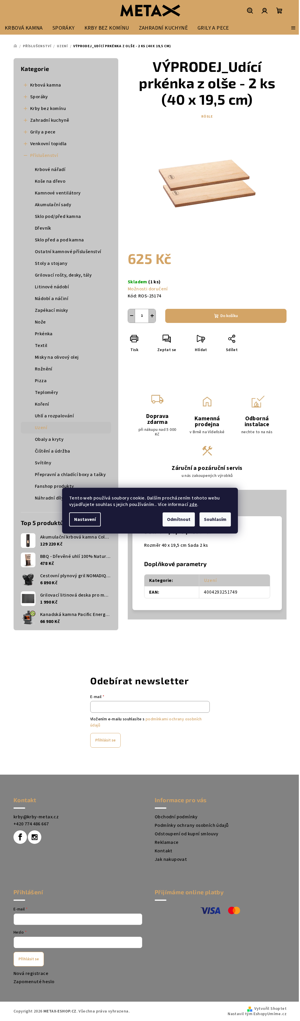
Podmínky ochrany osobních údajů (192, 825)
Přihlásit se (105, 740)
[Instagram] (34, 837)
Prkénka (44, 334)
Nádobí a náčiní (51, 298)
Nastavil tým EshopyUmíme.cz (257, 1014)
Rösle (207, 116)
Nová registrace (30, 973)
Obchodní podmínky (176, 817)
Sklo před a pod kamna (59, 240)
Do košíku (229, 316)
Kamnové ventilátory (58, 193)
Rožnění (43, 369)
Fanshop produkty (54, 486)
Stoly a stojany (51, 263)
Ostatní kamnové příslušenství (68, 251)
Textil (41, 345)
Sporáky (39, 97)
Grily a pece (43, 132)
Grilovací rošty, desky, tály (63, 275)
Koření (42, 404)
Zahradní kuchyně (49, 120)
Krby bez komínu (48, 108)
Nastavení (85, 519)
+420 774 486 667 (31, 824)
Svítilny (43, 463)
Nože (40, 322)
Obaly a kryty (49, 439)
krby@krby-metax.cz (36, 817)
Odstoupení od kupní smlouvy (187, 834)
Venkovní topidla (48, 143)
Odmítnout (178, 519)
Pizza (41, 380)
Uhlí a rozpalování (54, 416)
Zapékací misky (51, 310)
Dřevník (43, 228)
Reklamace (167, 842)
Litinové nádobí (52, 287)
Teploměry (46, 392)
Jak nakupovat (171, 859)
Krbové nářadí (50, 169)
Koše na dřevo (50, 181)
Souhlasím (215, 519)
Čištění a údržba (52, 451)
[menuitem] (23, 28)
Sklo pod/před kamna (58, 216)
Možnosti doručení (148, 289)
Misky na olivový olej (57, 357)
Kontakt (164, 851)
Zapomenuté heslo (33, 981)
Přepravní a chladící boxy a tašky (70, 474)
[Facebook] (20, 837)
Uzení (41, 427)
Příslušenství (44, 155)
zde (193, 504)
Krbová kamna (45, 85)
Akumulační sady (53, 205)
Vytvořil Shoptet (270, 1009)
